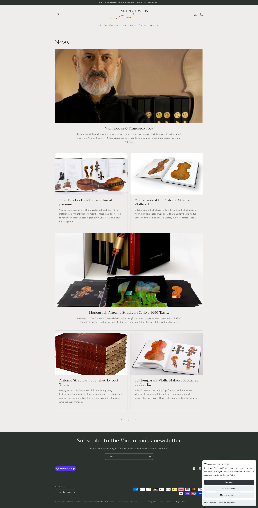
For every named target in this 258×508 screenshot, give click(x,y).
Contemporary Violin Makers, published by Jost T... (166, 382)
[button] (58, 14)
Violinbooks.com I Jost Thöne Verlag (75, 502)
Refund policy (110, 502)
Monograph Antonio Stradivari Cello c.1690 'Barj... (129, 313)
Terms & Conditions (226, 503)
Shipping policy (151, 502)
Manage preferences (229, 495)
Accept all (229, 482)
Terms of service (137, 502)
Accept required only (229, 489)
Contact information (167, 502)
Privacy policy (210, 503)
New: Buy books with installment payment (85, 202)
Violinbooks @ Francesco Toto (129, 128)
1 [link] (121, 420)
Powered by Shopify (95, 502)
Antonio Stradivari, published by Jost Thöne (88, 382)
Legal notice (180, 502)
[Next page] (136, 420)
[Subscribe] (150, 456)
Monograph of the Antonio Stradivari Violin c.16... (164, 202)
